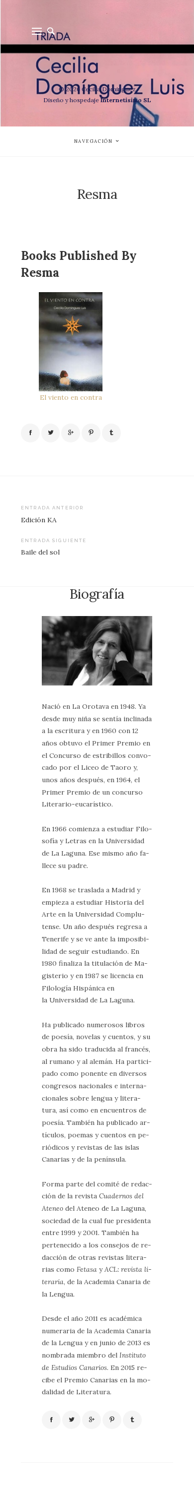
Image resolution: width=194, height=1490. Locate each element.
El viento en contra (71, 397)
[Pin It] (91, 433)
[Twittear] (50, 433)
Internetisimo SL (125, 100)
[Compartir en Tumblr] (111, 433)
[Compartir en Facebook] (30, 433)
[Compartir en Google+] (70, 433)
